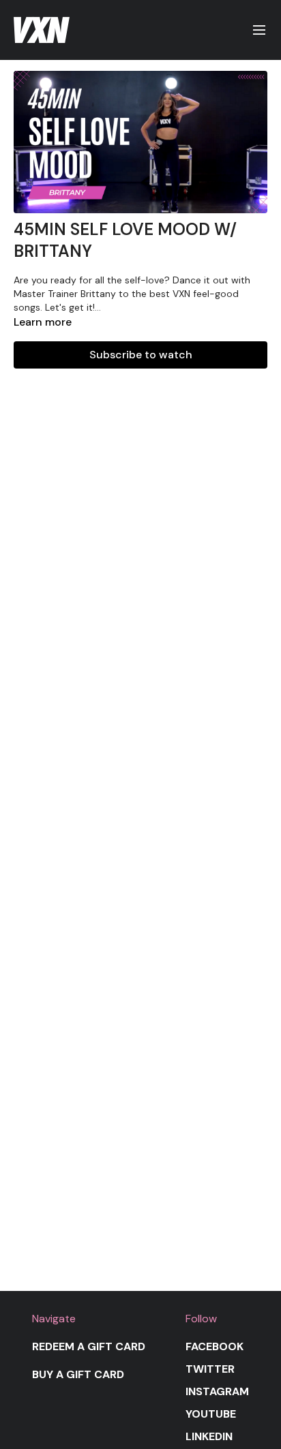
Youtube (211, 1414)
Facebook (214, 1346)
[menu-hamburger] (259, 30)
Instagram (217, 1391)
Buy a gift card (78, 1374)
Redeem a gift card (88, 1346)
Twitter (210, 1369)
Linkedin (209, 1436)
